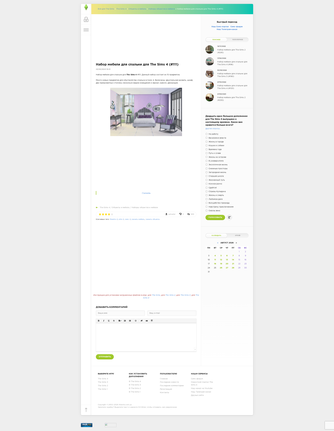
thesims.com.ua (125, 404)
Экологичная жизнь (218, 164)
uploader (171, 214)
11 (215, 260)
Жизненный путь (216, 180)
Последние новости (169, 382)
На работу (213, 134)
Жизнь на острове (217, 157)
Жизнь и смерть (216, 195)
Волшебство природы (219, 203)
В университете (216, 161)
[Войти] (86, 19)
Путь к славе (214, 153)
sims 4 (121, 219)
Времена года (215, 149)
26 (221, 268)
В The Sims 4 (135, 381)
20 (227, 264)
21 (233, 264)
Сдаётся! (212, 188)
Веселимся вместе (217, 138)
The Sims (156, 295)
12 (221, 260)
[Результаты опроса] (229, 217)
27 (227, 268)
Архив (237, 235)
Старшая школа (216, 176)
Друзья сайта (197, 395)
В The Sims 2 (135, 388)
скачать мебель (138, 219)
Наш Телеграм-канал (201, 392)
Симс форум (197, 379)
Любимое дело (215, 199)
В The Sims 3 (135, 385)
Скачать (146, 192)
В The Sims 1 (134, 392)
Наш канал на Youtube (201, 388)
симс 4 (128, 219)
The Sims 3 (185, 295)
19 (221, 264)
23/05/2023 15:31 (103, 69)
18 (215, 264)
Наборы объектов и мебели (161, 9)
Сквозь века (214, 210)
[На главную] (86, 9)
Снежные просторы (218, 168)
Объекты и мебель (137, 9)
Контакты (164, 392)
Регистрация (166, 389)
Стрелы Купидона (217, 191)
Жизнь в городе (216, 142)
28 (233, 268)
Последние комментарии (172, 385)
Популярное (237, 39)
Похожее (216, 39)
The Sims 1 (103, 389)
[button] (98, 320)
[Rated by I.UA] (110, 425)
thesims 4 (114, 219)
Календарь (216, 235)
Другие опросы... (213, 128)
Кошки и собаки (216, 145)
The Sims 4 (121, 9)
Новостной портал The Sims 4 (202, 383)
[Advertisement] (146, 35)
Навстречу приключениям (221, 207)
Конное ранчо (215, 184)
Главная (164, 379)
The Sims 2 (170, 295)
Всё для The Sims (106, 9)
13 (227, 260)
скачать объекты (153, 219)
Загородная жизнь (217, 172)
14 (233, 260)
